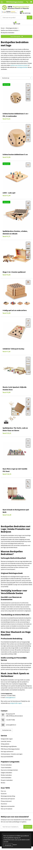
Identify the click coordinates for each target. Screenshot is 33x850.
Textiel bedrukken (6, 777)
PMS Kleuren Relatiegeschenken (10, 749)
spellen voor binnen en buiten (19, 65)
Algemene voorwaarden (8, 806)
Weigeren (15, 844)
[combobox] (14, 17)
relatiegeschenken (22, 67)
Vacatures (4, 793)
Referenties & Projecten (8, 798)
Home (2, 28)
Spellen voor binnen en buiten (9, 30)
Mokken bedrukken (6, 775)
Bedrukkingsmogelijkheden (9, 746)
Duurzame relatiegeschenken (9, 770)
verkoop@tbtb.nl (10, 697)
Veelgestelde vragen (7, 739)
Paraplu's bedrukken (7, 780)
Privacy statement (6, 801)
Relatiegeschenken (11, 28)
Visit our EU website (6, 809)
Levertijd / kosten (6, 741)
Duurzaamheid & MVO (7, 756)
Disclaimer (4, 804)
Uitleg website (5, 744)
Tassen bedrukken (6, 767)
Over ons (3, 791)
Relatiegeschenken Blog (8, 796)
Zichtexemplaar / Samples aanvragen (11, 754)
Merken (3, 782)
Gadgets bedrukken (6, 772)
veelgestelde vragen (16, 703)
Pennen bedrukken (6, 765)
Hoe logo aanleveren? (7, 751)
